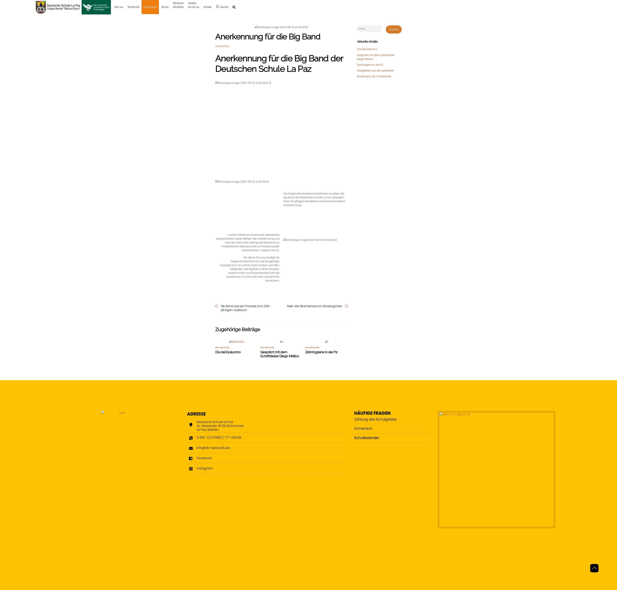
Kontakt (208, 7)
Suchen (393, 29)
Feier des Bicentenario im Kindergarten (314, 306)
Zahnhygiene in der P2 (321, 352)
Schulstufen (134, 7)
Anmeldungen (150, 7)
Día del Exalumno (228, 352)
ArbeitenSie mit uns (193, 5)
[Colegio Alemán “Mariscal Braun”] (73, 13)
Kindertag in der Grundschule (374, 76)
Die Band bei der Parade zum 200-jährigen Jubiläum (246, 308)
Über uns (118, 7)
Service (165, 7)
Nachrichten (222, 46)
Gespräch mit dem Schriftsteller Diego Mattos (279, 354)
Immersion (363, 428)
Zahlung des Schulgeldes (375, 419)
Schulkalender (366, 437)
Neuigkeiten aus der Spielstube (375, 70)
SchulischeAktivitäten (178, 5)
